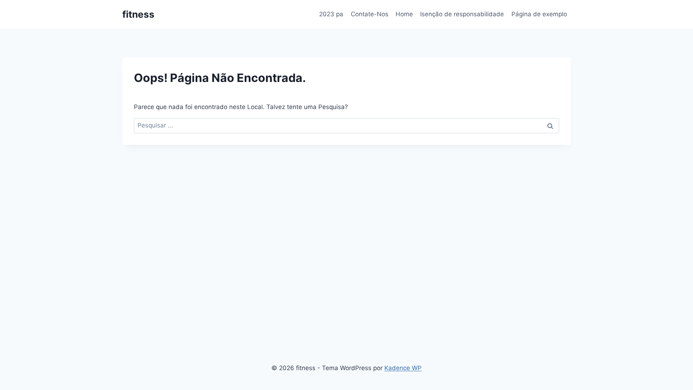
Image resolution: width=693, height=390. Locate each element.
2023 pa (331, 14)
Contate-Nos (369, 14)
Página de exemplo (539, 14)
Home (404, 14)
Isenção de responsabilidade (462, 14)
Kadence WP (403, 368)
